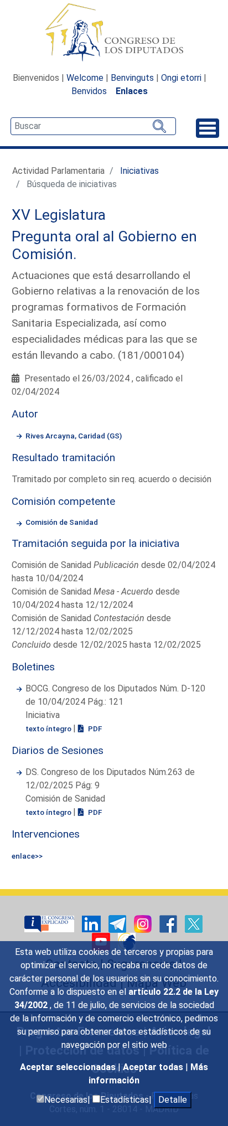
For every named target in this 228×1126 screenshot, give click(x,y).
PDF (94, 728)
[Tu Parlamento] (50, 923)
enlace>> (27, 855)
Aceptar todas (154, 1067)
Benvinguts (132, 78)
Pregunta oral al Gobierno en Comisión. (104, 245)
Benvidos (89, 91)
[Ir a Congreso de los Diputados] (114, 32)
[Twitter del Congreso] (193, 923)
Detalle (172, 1099)
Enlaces (132, 91)
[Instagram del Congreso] (144, 923)
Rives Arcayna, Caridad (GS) (73, 435)
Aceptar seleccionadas (69, 1067)
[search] (93, 126)
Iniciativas (139, 171)
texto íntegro (49, 728)
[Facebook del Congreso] (169, 923)
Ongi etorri (181, 78)
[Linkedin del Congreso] (92, 923)
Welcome (84, 78)
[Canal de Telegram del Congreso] (118, 923)
